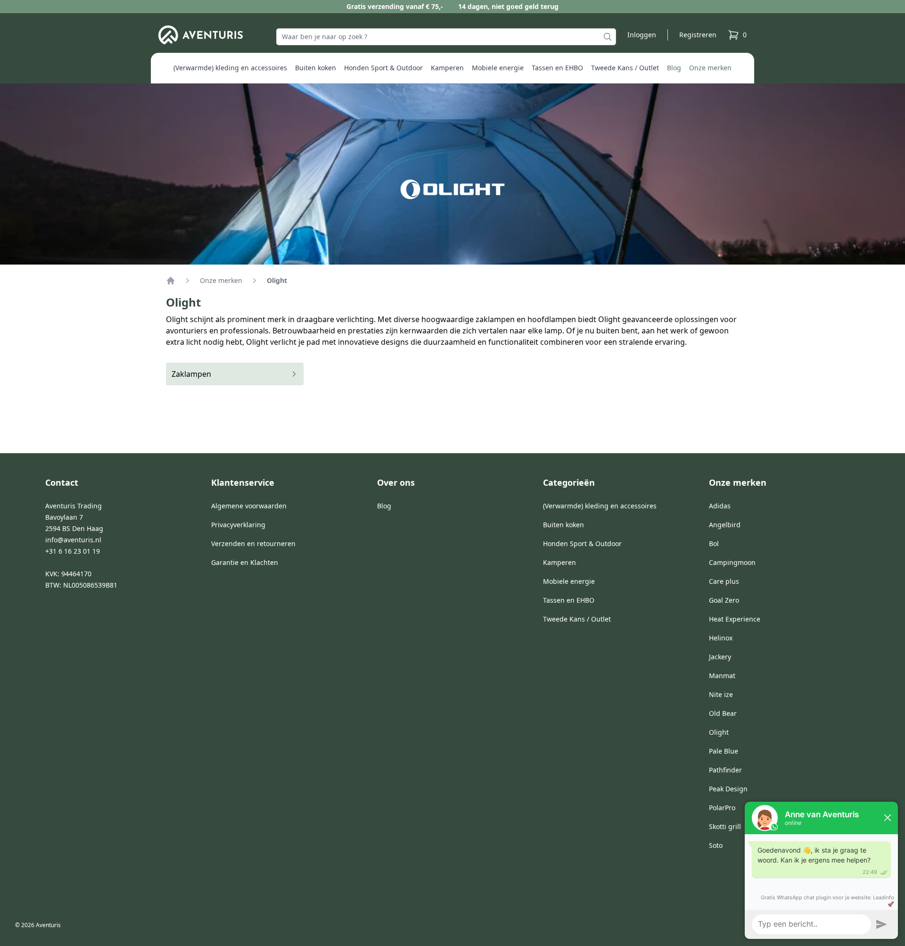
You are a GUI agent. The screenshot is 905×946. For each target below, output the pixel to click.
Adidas (720, 505)
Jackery (720, 656)
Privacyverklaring (238, 524)
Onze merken (710, 67)
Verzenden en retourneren (253, 543)
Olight (719, 732)
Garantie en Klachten (244, 562)
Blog (674, 67)
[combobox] (446, 36)
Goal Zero (724, 600)
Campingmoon (732, 562)
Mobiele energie (498, 67)
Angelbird (724, 524)
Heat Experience (734, 618)
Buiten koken (315, 67)
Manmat (722, 675)
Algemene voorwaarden (249, 505)
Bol (714, 543)
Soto (716, 845)
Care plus (724, 581)
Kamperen (447, 67)
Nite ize (721, 694)
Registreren (697, 34)
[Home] (170, 280)
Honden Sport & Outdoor (383, 67)
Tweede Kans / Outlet (625, 67)
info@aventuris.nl (73, 539)
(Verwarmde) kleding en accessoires (230, 67)
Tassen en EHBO (557, 67)
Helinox (720, 637)
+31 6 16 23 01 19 (72, 551)
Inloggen (641, 34)
